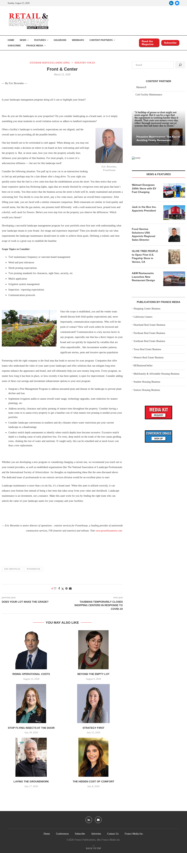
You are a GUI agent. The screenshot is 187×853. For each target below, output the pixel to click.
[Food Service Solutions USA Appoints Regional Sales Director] (174, 234)
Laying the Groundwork (31, 781)
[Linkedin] (171, 3)
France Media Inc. (134, 833)
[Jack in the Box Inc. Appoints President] (174, 212)
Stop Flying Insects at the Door (31, 727)
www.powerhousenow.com (109, 530)
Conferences (62, 833)
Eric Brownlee (12, 569)
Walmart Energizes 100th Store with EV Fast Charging (144, 188)
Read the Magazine (148, 43)
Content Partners (101, 40)
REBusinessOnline (142, 365)
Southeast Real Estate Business (149, 341)
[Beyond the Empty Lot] (93, 649)
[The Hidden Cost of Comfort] (93, 757)
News (23, 40)
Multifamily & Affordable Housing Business (156, 373)
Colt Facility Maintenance (149, 94)
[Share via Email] (70, 588)
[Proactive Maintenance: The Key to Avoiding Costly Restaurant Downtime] (158, 128)
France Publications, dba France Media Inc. (97, 839)
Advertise (96, 833)
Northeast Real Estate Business (149, 333)
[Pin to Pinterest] (66, 588)
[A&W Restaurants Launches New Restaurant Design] (174, 279)
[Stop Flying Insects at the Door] (31, 703)
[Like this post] (55, 588)
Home (11, 40)
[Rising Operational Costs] (31, 649)
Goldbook (60, 40)
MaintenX (141, 87)
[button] (135, 127)
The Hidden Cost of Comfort (93, 781)
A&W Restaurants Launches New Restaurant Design (143, 277)
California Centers (142, 316)
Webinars (78, 40)
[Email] (177, 3)
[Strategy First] (93, 703)
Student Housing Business (146, 381)
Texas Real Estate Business (147, 349)
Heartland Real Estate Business (149, 325)
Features (40, 40)
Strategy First (93, 727)
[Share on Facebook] (59, 588)
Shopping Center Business (146, 308)
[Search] (180, 65)
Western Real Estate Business (148, 357)
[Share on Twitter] (62, 588)
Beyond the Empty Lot (93, 674)
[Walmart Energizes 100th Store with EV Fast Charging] (174, 190)
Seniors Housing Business (146, 390)
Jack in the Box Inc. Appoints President (144, 208)
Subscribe (14, 45)
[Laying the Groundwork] (31, 757)
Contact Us (113, 833)
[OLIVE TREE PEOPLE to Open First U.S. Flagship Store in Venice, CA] (174, 256)
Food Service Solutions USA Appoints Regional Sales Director (143, 234)
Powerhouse (33, 569)
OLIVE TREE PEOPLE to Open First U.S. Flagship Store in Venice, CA (145, 256)
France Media (34, 45)
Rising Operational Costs (31, 674)
